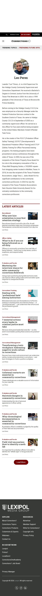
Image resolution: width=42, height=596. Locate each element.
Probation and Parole (9, 263)
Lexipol (16, 581)
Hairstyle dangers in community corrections (14, 396)
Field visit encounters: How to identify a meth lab (14, 444)
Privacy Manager (8, 572)
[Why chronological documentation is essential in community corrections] (33, 417)
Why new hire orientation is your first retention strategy (14, 218)
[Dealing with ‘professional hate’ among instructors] (33, 293)
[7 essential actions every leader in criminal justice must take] (33, 320)
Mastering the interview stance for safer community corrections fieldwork (13, 269)
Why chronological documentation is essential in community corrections (14, 420)
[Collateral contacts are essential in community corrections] (33, 373)
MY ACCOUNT (25, 34)
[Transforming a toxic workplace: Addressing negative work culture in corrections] (33, 345)
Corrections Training (9, 290)
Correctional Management (11, 317)
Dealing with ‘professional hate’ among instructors (11, 295)
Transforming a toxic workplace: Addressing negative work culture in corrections (13, 349)
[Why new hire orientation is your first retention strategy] (33, 216)
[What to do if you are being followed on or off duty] (33, 241)
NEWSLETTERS (14, 34)
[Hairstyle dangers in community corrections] (33, 396)
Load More (21, 462)
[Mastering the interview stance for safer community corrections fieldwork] (33, 266)
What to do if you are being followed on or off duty (12, 243)
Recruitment (6, 213)
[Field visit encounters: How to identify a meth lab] (33, 442)
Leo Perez (5, 230)
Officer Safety (6, 238)
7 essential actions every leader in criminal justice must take (12, 323)
